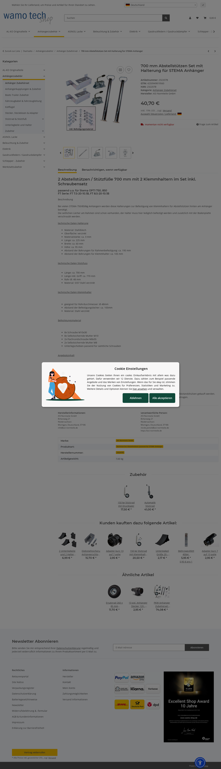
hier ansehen (140, 388)
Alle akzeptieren (162, 398)
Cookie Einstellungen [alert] (131, 368)
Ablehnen (136, 398)
